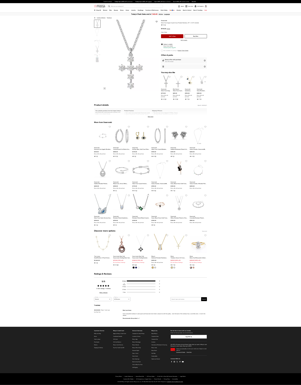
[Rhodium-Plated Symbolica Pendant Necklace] (121, 204)
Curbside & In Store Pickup (138, 333)
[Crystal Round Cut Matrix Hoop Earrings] (121, 135)
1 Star (124, 292)
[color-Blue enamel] (136, 268)
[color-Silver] (193, 268)
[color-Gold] (191, 268)
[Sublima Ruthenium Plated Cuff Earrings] (179, 135)
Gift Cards (115, 339)
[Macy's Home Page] (99, 6)
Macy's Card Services (118, 344)
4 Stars (124, 284)
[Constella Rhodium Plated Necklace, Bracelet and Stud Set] (198, 204)
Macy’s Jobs (154, 347)
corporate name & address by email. (175, 381)
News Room (154, 350)
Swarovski (164, 20)
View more (150, 116)
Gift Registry (135, 367)
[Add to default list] (169, 77)
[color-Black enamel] (134, 268)
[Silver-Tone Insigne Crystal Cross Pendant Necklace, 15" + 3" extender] (166, 81)
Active (161, 14)
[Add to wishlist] (156, 22)
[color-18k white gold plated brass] (174, 268)
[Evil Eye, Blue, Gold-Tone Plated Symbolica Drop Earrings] (141, 135)
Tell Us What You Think (137, 364)
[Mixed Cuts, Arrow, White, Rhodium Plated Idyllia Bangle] (121, 170)
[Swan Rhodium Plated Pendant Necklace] (202, 81)
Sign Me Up (189, 336)
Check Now (189, 352)
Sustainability (154, 356)
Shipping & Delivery (98, 347)
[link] (166, 94)
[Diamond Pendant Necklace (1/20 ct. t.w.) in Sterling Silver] (160, 244)
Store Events (135, 356)
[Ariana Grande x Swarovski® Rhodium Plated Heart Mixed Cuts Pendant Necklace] (160, 170)
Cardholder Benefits (117, 336)
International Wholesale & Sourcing (159, 344)
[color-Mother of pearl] (139, 268)
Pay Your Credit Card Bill (118, 347)
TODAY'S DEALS (107, 1)
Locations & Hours (136, 336)
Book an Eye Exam (136, 361)
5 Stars (124, 281)
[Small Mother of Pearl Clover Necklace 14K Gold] (102, 244)
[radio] (133, 267)
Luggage (167, 14)
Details (168, 28)
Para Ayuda (96, 342)
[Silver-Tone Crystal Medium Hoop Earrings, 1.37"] (160, 135)
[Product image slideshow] (130, 55)
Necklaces (109, 17)
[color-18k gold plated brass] (172, 268)
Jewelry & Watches (101, 17)
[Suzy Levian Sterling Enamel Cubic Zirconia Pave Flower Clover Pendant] (141, 244)
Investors (153, 342)
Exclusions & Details (180, 352)
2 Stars (124, 289)
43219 (170, 44)
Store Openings (135, 359)
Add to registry (184, 40)
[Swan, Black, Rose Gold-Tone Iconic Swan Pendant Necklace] (179, 170)
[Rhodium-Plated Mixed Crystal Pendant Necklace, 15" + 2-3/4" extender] (141, 204)
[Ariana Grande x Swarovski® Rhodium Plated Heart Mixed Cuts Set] (198, 135)
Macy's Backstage (136, 342)
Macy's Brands (135, 344)
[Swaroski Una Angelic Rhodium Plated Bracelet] (102, 135)
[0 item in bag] (206, 6)
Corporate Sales (155, 336)
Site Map (153, 353)
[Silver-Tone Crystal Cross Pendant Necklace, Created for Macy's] (178, 81)
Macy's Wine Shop (136, 347)
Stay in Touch (135, 353)
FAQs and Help (97, 333)
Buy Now (195, 36)
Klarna (95, 336)
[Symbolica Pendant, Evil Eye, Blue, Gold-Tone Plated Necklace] (190, 81)
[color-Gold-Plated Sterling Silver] (153, 268)
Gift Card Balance (117, 342)
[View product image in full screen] (105, 88)
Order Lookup (97, 339)
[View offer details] (184, 60)
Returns (95, 344)
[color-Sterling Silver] (155, 268)
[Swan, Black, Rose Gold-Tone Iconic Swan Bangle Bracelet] (160, 204)
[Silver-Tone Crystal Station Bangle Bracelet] (141, 170)
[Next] (205, 82)
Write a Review (103, 292)
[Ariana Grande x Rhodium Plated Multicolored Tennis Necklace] (198, 170)
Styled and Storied (155, 359)
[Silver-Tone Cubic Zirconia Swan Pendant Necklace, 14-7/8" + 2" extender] (102, 204)
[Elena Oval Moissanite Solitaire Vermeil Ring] (198, 244)
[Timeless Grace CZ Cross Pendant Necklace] (179, 244)
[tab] (97, 24)
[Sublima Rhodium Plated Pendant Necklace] (102, 170)
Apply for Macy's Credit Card (119, 333)
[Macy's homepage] (94, 17)
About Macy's (154, 333)
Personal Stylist (135, 350)
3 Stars (124, 286)
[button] (126, 55)
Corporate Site (154, 339)
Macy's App (134, 339)
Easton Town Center (183, 50)
